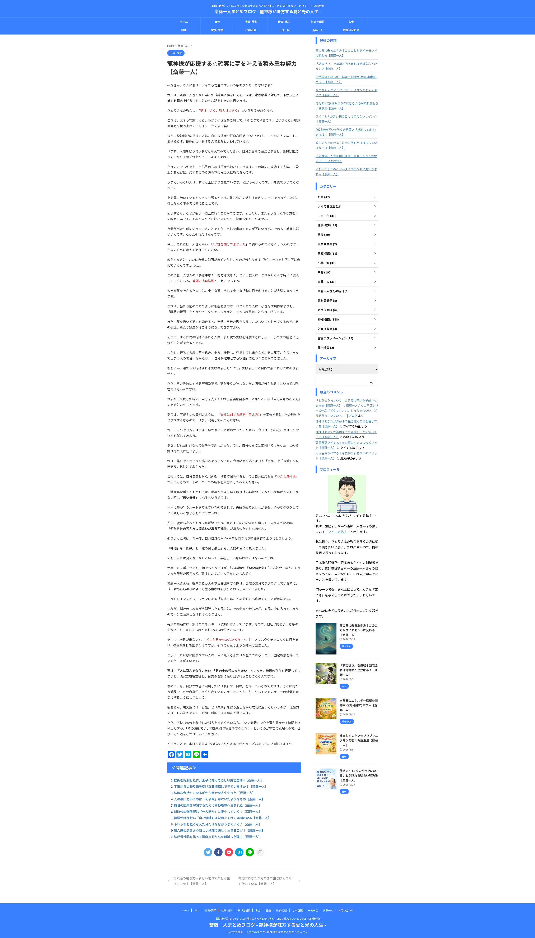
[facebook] (218, 852)
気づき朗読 (317, 22)
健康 (184, 30)
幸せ (217, 22)
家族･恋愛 (217, 30)
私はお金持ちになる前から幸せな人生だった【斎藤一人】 (214, 792)
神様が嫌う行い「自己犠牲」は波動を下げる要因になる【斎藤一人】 (222, 818)
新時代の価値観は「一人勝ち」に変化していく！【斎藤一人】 (218, 811)
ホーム (184, 22)
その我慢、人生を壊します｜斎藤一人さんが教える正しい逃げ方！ (346, 158)
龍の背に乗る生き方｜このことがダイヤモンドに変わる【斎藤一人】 (346, 53)
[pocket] (229, 852)
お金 (351, 22)
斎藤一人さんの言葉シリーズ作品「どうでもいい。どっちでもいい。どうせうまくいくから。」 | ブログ (347, 410)
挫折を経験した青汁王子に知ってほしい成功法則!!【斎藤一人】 (219, 780)
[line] (250, 852)
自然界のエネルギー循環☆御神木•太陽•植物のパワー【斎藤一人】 (346, 79)
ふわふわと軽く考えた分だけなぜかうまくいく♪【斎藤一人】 (218, 824)
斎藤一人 (317, 30)
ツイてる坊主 (337, 531)
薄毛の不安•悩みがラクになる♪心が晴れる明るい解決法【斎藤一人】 (347, 105)
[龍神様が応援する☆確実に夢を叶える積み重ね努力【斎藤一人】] (239, 852)
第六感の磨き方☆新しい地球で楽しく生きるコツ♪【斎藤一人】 (219, 830)
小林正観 (250, 30)
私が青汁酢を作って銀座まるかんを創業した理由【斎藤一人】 (217, 836)
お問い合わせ (351, 30)
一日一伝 (284, 30)
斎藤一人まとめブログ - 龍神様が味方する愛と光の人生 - (267, 11)
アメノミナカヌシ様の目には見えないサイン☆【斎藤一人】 (346, 118)
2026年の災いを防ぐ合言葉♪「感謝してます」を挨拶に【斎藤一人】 (347, 132)
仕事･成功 (284, 22)
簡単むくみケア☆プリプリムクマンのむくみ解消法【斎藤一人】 (346, 92)
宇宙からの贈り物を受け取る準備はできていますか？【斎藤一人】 (221, 786)
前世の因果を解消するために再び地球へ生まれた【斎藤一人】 (218, 805)
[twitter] (208, 852)
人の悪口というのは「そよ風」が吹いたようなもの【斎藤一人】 (219, 799)
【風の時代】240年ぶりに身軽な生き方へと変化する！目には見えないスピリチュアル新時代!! (267, 918)
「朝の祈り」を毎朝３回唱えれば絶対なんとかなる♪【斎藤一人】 (346, 66)
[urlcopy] (260, 852)
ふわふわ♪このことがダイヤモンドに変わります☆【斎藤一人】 (346, 171)
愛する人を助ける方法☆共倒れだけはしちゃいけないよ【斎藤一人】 (346, 145)
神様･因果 (251, 22)
